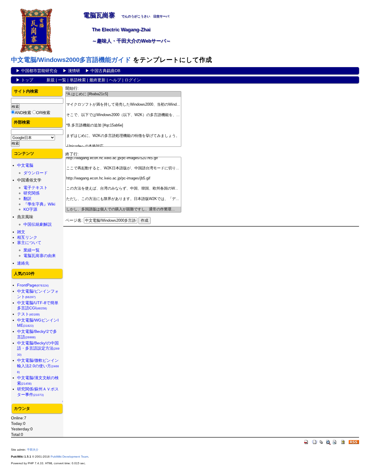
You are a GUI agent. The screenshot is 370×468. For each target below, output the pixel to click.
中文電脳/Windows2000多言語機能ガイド (71, 59)
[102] (123, 173)
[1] (123, 99)
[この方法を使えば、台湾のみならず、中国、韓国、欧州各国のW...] (123, 188)
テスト (28, 314)
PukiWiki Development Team (69, 456)
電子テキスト (35, 187)
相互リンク (27, 237)
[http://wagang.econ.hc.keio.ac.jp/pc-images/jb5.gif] (123, 178)
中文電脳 (25, 165)
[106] (123, 193)
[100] (123, 163)
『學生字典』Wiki (39, 204)
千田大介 (32, 449)
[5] (123, 120)
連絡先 (23, 263)
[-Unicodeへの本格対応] (123, 146)
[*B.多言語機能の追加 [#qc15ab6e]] (123, 125)
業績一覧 (31, 250)
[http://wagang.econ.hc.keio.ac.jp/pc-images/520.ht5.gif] (123, 158)
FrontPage (33, 285)
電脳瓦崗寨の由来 (39, 255)
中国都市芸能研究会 (39, 70)
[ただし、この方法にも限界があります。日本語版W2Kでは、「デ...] (123, 199)
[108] (123, 204)
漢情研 (74, 70)
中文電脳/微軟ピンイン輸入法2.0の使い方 (38, 366)
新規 (51, 80)
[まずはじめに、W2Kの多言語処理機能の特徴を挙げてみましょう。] (123, 136)
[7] (123, 130)
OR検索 (43, 112)
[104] (123, 183)
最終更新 (97, 80)
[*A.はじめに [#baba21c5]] (123, 94)
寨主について (29, 242)
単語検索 (78, 80)
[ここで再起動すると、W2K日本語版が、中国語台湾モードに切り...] (123, 168)
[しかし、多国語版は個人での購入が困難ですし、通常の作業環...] (123, 209)
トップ (27, 80)
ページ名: (74, 220)
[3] (123, 109)
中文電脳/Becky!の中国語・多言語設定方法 (38, 348)
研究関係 (31, 193)
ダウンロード (35, 172)
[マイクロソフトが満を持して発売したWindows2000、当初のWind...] (123, 104)
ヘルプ (115, 80)
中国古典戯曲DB (105, 70)
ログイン (133, 80)
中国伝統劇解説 (37, 224)
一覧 (62, 80)
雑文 (21, 232)
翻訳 (27, 198)
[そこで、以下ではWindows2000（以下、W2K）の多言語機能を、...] (123, 115)
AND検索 (23, 112)
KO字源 (30, 209)
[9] (123, 141)
